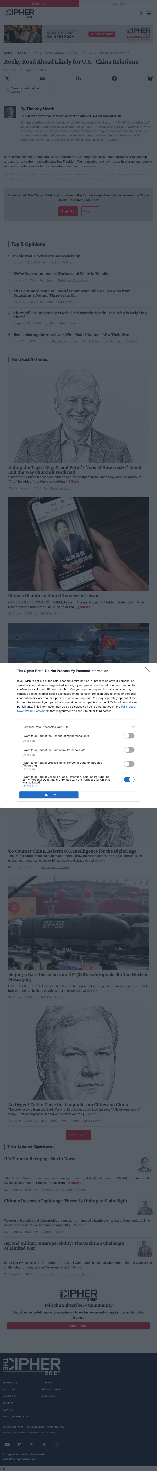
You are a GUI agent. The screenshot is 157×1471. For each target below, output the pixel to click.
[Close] (149, 671)
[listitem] (78, 727)
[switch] (129, 735)
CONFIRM (49, 795)
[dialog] (78, 735)
